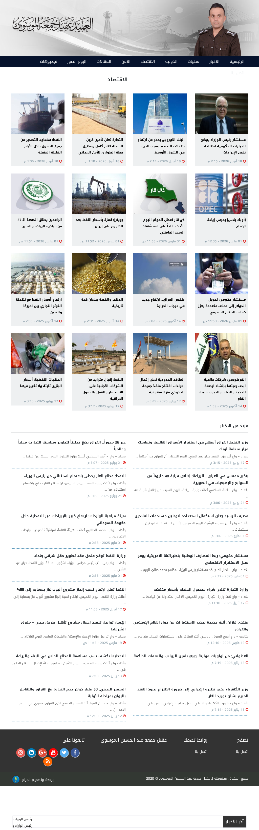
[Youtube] (53, 752)
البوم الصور (77, 61)
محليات (193, 61)
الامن (126, 61)
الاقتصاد (148, 61)
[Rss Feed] (47, 761)
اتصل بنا (238, 73)
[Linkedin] (31, 752)
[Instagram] (20, 752)
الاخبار (214, 61)
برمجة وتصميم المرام (38, 779)
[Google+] (42, 752)
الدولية (171, 61)
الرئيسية (237, 61)
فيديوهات (48, 61)
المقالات (104, 61)
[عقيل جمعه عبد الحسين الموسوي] (217, 28)
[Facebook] (75, 752)
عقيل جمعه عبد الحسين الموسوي (184, 778)
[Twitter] (64, 752)
